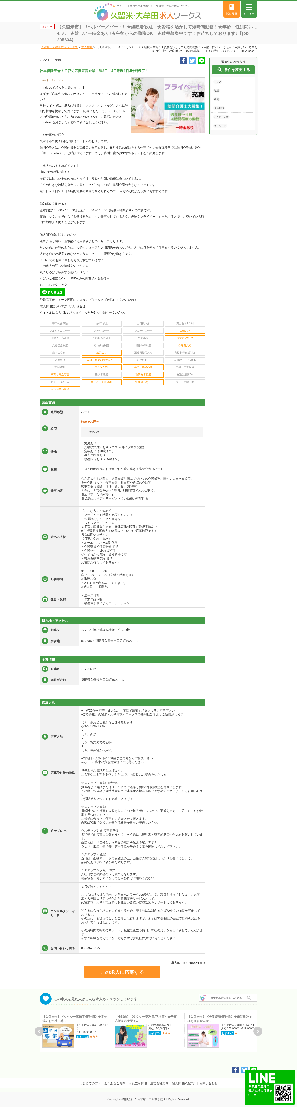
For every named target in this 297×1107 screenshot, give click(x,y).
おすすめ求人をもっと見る (226, 997)
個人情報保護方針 (184, 1083)
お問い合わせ (208, 1083)
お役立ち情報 (138, 1083)
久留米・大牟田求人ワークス (59, 47)
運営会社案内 (159, 1083)
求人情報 (87, 47)
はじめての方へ (90, 1083)
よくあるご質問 (114, 1083)
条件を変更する (233, 69)
